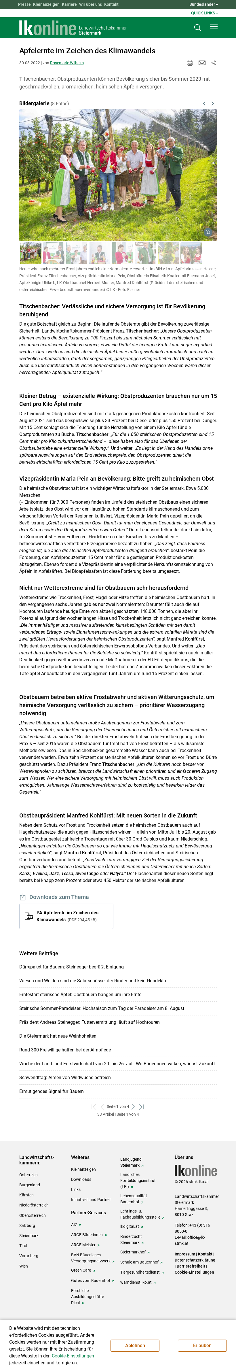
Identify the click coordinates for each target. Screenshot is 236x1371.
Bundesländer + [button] (203, 4)
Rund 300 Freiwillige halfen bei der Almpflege (65, 1050)
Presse (24, 4)
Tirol (23, 1245)
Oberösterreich (32, 1215)
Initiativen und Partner (91, 1199)
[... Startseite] (73, 27)
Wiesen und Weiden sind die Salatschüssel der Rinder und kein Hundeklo (92, 980)
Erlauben (202, 1345)
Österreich (28, 1174)
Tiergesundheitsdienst (140, 1272)
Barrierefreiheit (191, 1266)
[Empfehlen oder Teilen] (213, 62)
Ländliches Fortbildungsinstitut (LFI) (138, 1180)
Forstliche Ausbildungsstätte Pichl (87, 1296)
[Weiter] (198, 168)
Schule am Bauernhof (139, 1262)
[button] (214, 26)
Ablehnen (135, 1345)
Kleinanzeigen (46, 4)
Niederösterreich (34, 1205)
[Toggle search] (197, 27)
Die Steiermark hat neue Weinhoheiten (57, 1036)
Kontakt (111, 4)
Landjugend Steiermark (131, 1162)
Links (76, 1189)
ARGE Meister (83, 1244)
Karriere (69, 4)
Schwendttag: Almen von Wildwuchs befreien (65, 1077)
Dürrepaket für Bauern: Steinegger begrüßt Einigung (71, 967)
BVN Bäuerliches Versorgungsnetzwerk (91, 1258)
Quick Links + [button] (204, 13)
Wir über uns (90, 4)
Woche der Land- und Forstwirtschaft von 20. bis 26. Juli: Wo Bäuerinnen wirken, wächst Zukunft (117, 1063)
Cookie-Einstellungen (194, 1272)
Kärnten (26, 1195)
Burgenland (29, 1185)
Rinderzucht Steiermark (131, 1239)
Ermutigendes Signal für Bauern (51, 1091)
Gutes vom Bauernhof (90, 1280)
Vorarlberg (28, 1255)
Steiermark (29, 1235)
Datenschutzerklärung (195, 1260)
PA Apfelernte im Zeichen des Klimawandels (67, 916)
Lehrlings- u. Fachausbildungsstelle (140, 1214)
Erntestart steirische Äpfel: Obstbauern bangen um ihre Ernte (80, 994)
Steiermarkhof (133, 1252)
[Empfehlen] (202, 62)
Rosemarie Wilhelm (67, 63)
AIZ (74, 1224)
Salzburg (27, 1225)
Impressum (185, 1254)
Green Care (81, 1270)
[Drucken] (189, 62)
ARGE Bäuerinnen (87, 1234)
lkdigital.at (129, 1226)
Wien (23, 1266)
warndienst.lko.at (136, 1282)
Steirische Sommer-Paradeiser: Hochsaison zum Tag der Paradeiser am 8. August (101, 1008)
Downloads (81, 1179)
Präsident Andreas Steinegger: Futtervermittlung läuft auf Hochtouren (89, 1022)
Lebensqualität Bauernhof (133, 1199)
